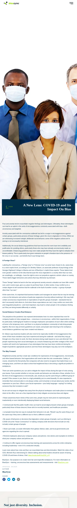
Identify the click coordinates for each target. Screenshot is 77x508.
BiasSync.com (63, 462)
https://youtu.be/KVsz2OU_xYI (39, 455)
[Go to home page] (11, 4)
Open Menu (71, 3)
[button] (4, 480)
